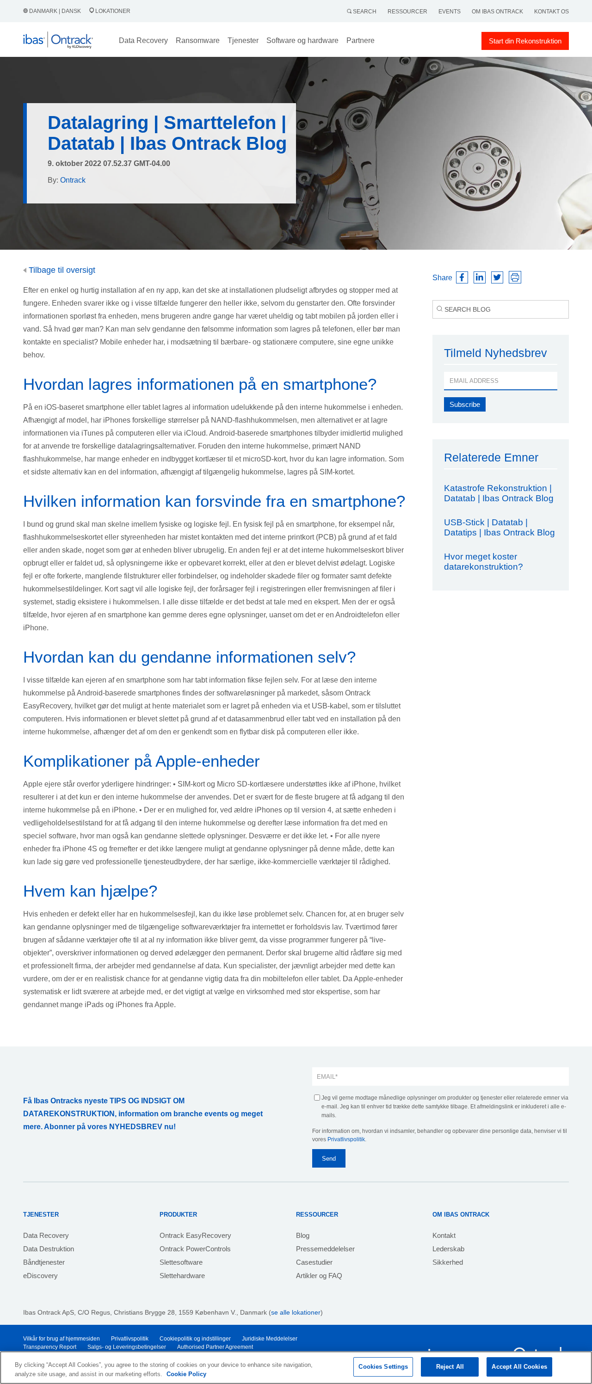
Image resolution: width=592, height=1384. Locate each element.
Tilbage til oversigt (60, 270)
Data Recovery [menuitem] (46, 1235)
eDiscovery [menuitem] (40, 1275)
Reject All (450, 1366)
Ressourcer (407, 11)
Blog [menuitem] (302, 1235)
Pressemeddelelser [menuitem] (325, 1249)
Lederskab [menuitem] (448, 1249)
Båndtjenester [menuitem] (44, 1262)
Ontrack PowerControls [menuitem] (195, 1249)
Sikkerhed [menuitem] (447, 1262)
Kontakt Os (551, 11)
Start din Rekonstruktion (525, 41)
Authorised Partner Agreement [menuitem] (215, 1347)
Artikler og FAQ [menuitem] (319, 1275)
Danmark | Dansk (55, 11)
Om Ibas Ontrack (497, 11)
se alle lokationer (296, 1312)
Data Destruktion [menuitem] (48, 1249)
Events (449, 11)
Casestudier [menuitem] (314, 1262)
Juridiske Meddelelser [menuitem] (269, 1338)
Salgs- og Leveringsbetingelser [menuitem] (126, 1347)
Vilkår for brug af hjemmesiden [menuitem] (61, 1338)
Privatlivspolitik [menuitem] (129, 1338)
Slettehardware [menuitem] (182, 1275)
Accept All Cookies (519, 1366)
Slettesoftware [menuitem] (181, 1262)
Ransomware (198, 40)
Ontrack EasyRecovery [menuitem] (195, 1235)
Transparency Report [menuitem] (49, 1347)
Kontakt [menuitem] (444, 1235)
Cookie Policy (186, 1374)
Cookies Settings (383, 1366)
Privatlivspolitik (346, 1139)
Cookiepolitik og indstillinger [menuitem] (195, 1338)
